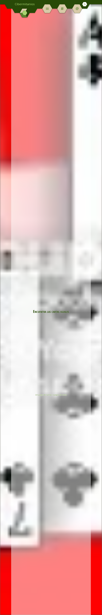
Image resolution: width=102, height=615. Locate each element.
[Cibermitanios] (25, 13)
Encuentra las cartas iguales (51, 311)
